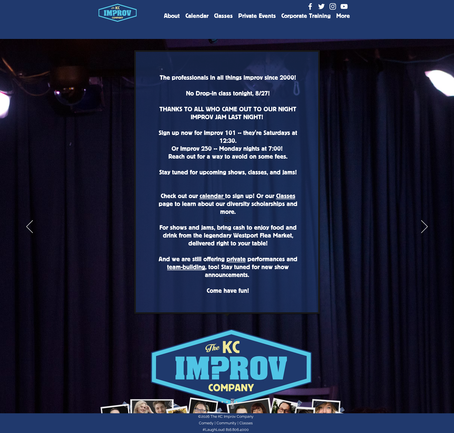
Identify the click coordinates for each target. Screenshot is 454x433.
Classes (285, 195)
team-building (186, 266)
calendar (212, 195)
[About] (222, 402)
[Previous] (29, 227)
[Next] (424, 227)
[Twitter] (321, 6)
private (236, 258)
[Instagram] (332, 6)
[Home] (217, 402)
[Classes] (232, 402)
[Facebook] (310, 6)
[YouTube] (344, 6)
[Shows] (227, 402)
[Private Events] (236, 402)
